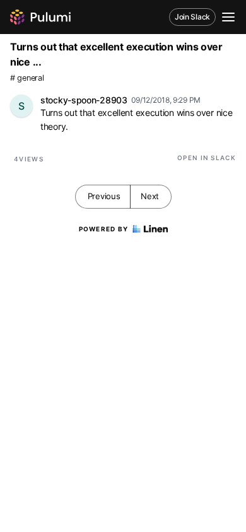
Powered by (104, 229)
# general (27, 78)
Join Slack (192, 16)
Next (150, 196)
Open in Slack (206, 157)
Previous (104, 196)
